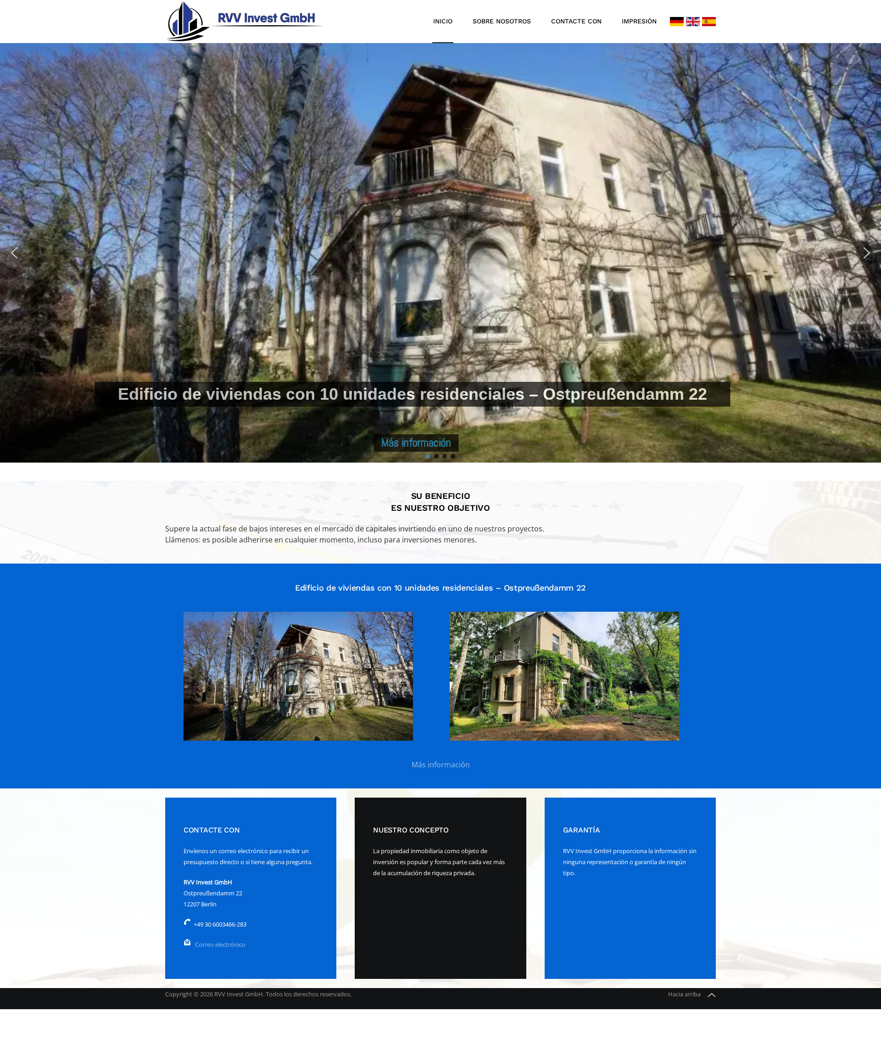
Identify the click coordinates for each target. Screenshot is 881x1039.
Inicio (442, 21)
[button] (14, 253)
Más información (441, 765)
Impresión (639, 21)
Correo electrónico (220, 944)
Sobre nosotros (502, 21)
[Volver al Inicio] (245, 21)
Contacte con (576, 21)
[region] (440, 253)
